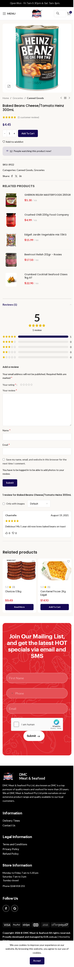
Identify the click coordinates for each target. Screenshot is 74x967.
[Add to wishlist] (33, 562)
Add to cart (28, 133)
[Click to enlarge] (9, 86)
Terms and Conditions (15, 844)
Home (6, 98)
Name (6, 430)
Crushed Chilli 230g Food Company (46, 214)
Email (6, 444)
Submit (31, 736)
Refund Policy (11, 853)
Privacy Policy (11, 849)
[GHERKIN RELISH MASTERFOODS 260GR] (12, 200)
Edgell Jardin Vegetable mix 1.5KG (45, 234)
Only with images (15, 503)
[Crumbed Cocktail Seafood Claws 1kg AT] (12, 280)
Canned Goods (35, 98)
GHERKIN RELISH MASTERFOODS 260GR (47, 195)
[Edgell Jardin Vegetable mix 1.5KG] (12, 240)
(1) (48, 587)
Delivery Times (11, 820)
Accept (37, 960)
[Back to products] (65, 98)
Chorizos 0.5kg (13, 591)
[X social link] (16, 176)
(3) (13, 587)
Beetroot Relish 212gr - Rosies (43, 254)
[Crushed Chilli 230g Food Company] (12, 220)
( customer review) (28, 117)
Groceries (18, 98)
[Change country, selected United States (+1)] (10, 693)
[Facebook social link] (12, 176)
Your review (10, 390)
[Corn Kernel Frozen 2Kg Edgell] (56, 571)
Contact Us (9, 825)
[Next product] (69, 98)
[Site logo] (37, 13)
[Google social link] (14, 908)
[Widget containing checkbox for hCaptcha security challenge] (37, 724)
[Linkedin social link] (20, 176)
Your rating (9, 384)
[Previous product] (61, 98)
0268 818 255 (17, 886)
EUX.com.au (50, 936)
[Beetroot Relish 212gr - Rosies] (12, 260)
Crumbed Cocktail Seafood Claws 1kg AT (45, 276)
